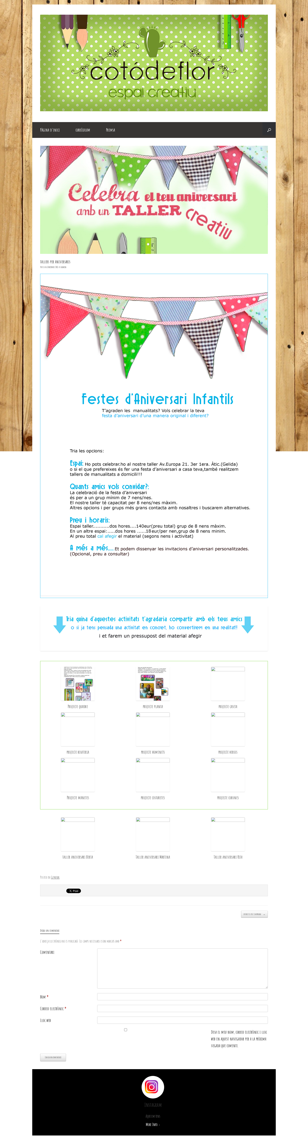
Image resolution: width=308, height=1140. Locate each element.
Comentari (47, 952)
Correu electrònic (53, 1008)
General (55, 877)
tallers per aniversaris (55, 261)
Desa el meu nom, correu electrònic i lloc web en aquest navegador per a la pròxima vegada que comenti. (239, 1038)
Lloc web (45, 1020)
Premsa (110, 130)
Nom (44, 997)
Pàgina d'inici (50, 130)
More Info (152, 1124)
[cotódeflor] (154, 109)
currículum (83, 130)
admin (63, 267)
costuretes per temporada (254, 914)
